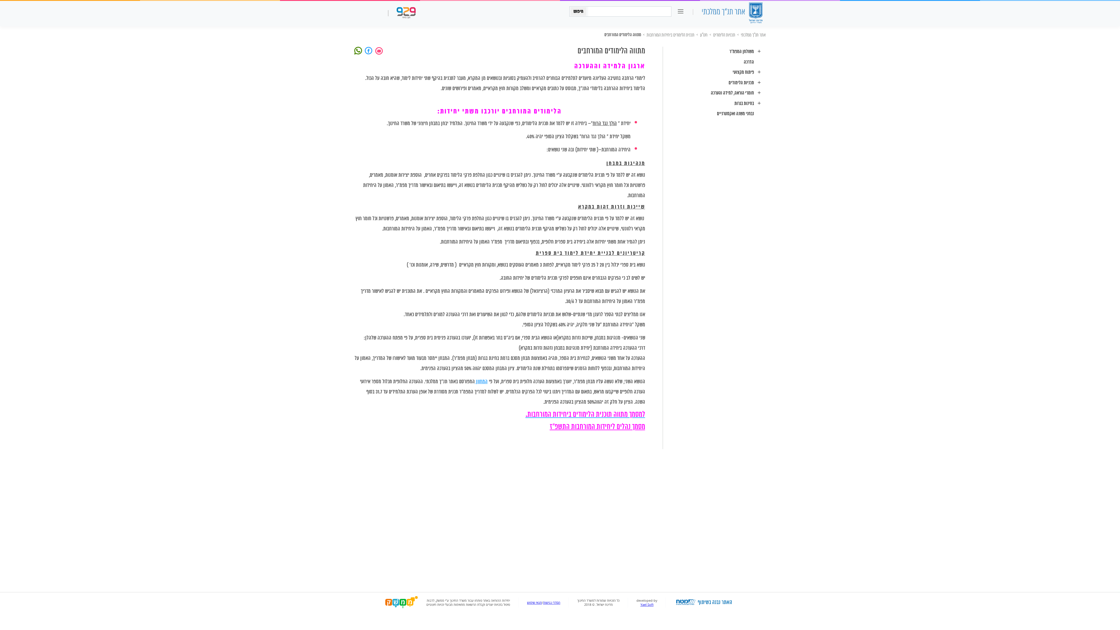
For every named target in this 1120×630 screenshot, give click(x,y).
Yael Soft (647, 605)
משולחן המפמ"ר (741, 52)
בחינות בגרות (744, 103)
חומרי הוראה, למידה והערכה (732, 93)
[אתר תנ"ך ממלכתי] (732, 13)
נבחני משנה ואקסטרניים (735, 114)
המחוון (481, 382)
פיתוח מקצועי (743, 72)
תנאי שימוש (534, 603)
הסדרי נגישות (551, 603)
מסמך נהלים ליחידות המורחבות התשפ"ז (597, 427)
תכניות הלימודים (741, 83)
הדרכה (749, 62)
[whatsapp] (359, 50)
